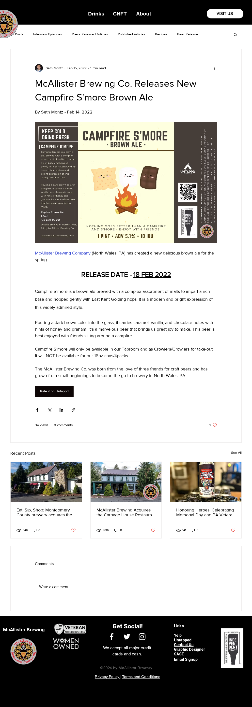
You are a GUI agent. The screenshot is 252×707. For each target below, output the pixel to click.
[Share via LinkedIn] (61, 410)
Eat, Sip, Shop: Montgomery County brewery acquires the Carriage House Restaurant (44, 512)
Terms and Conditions (141, 676)
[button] (96, 14)
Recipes (161, 34)
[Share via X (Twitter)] (49, 410)
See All (236, 452)
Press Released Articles (90, 34)
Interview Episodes (47, 34)
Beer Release (187, 34)
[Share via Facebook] (37, 410)
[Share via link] (73, 410)
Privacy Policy (107, 676)
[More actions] (214, 68)
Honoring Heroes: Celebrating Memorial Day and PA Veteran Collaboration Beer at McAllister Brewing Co (205, 512)
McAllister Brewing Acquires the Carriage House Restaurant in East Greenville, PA (126, 512)
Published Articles (131, 34)
